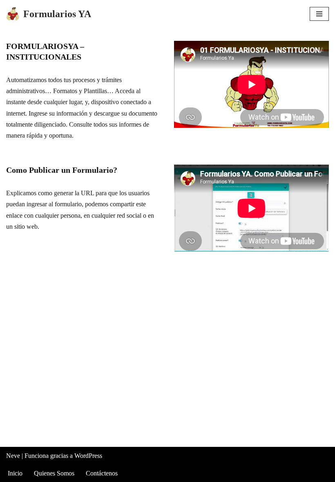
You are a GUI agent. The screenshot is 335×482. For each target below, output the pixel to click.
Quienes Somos (54, 473)
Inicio (15, 473)
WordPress (88, 455)
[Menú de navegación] (319, 14)
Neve (13, 455)
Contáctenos (102, 473)
